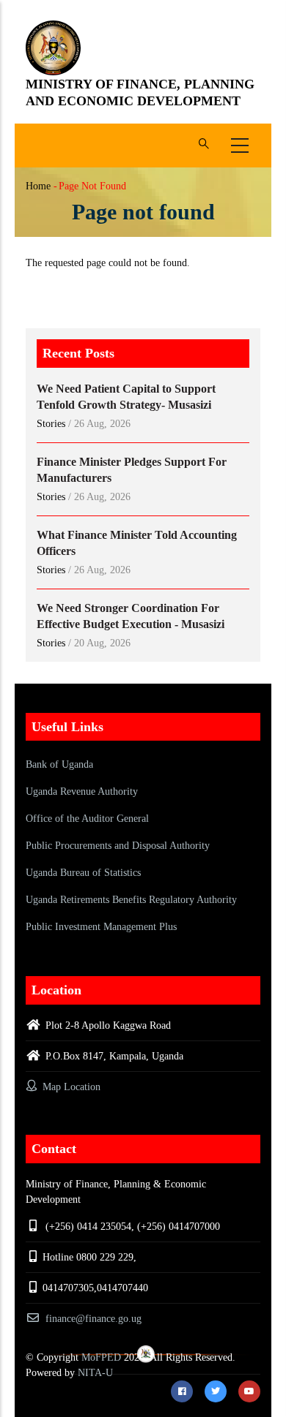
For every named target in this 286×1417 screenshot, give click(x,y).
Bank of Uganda (59, 764)
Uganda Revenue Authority (82, 791)
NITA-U (95, 1372)
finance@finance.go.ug (93, 1318)
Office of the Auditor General (87, 818)
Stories (51, 423)
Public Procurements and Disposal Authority (118, 845)
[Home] (53, 47)
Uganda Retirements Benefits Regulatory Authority (131, 899)
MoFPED (101, 1357)
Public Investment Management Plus (101, 926)
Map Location (70, 1086)
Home (38, 186)
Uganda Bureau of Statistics (83, 872)
